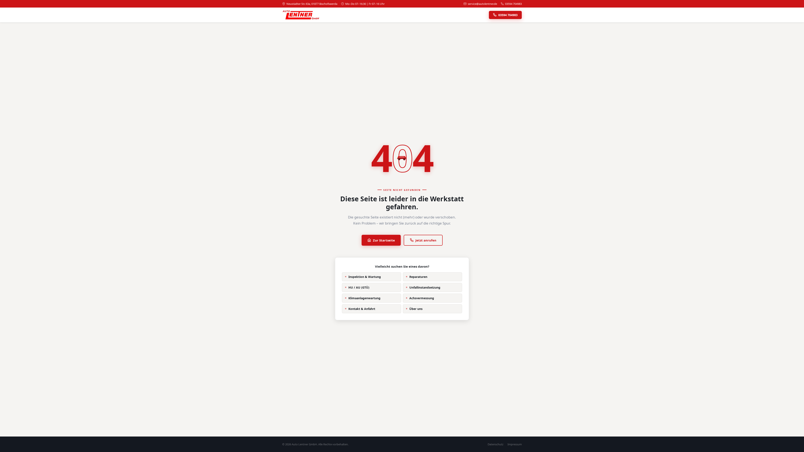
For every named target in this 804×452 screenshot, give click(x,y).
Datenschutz (495, 444)
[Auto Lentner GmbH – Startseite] (300, 14)
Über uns (416, 309)
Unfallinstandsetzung (424, 287)
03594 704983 (513, 4)
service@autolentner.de (482, 4)
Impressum (515, 444)
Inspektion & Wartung (364, 277)
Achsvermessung (421, 298)
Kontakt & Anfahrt (361, 309)
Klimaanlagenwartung (364, 298)
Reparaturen (418, 277)
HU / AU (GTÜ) (358, 287)
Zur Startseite (384, 240)
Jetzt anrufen (425, 240)
